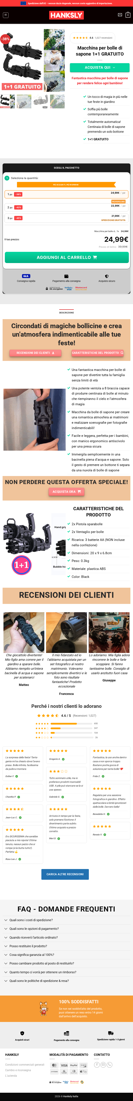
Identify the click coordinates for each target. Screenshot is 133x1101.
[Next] (59, 60)
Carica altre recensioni (65, 874)
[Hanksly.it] (66, 15)
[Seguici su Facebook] (97, 1065)
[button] (5, 15)
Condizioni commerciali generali (24, 1064)
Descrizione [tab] (66, 312)
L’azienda (11, 1075)
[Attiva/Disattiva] (6, 920)
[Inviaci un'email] (103, 1065)
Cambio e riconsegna (18, 1070)
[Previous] (7, 60)
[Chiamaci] (109, 1065)
